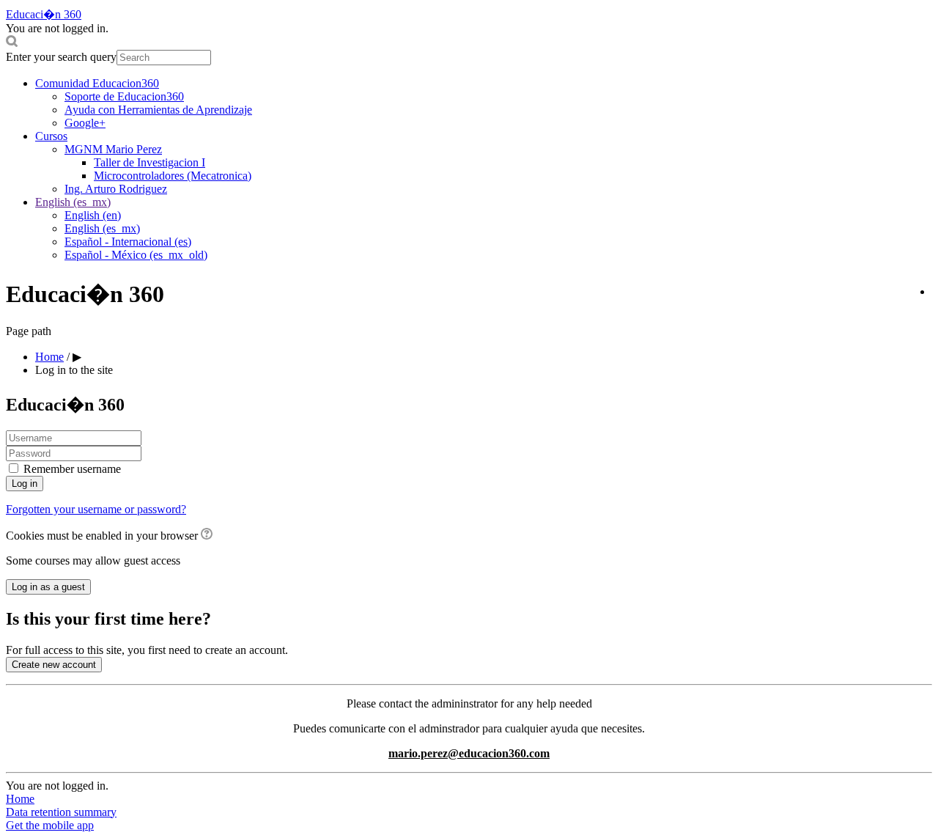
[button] (469, 42)
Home (20, 799)
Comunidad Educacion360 (97, 83)
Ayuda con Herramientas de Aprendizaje (158, 109)
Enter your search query (61, 57)
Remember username (72, 469)
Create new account (54, 664)
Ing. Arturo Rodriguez (115, 189)
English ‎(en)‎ (92, 215)
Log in (24, 483)
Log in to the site (74, 370)
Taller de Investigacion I (149, 162)
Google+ (85, 123)
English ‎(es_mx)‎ (73, 202)
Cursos (51, 136)
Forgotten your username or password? (96, 509)
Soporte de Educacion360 (124, 96)
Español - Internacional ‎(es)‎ (127, 241)
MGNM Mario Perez (113, 149)
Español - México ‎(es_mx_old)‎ (135, 255)
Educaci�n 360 (43, 14)
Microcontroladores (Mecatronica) (172, 175)
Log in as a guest (48, 586)
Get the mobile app (50, 825)
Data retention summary (61, 812)
